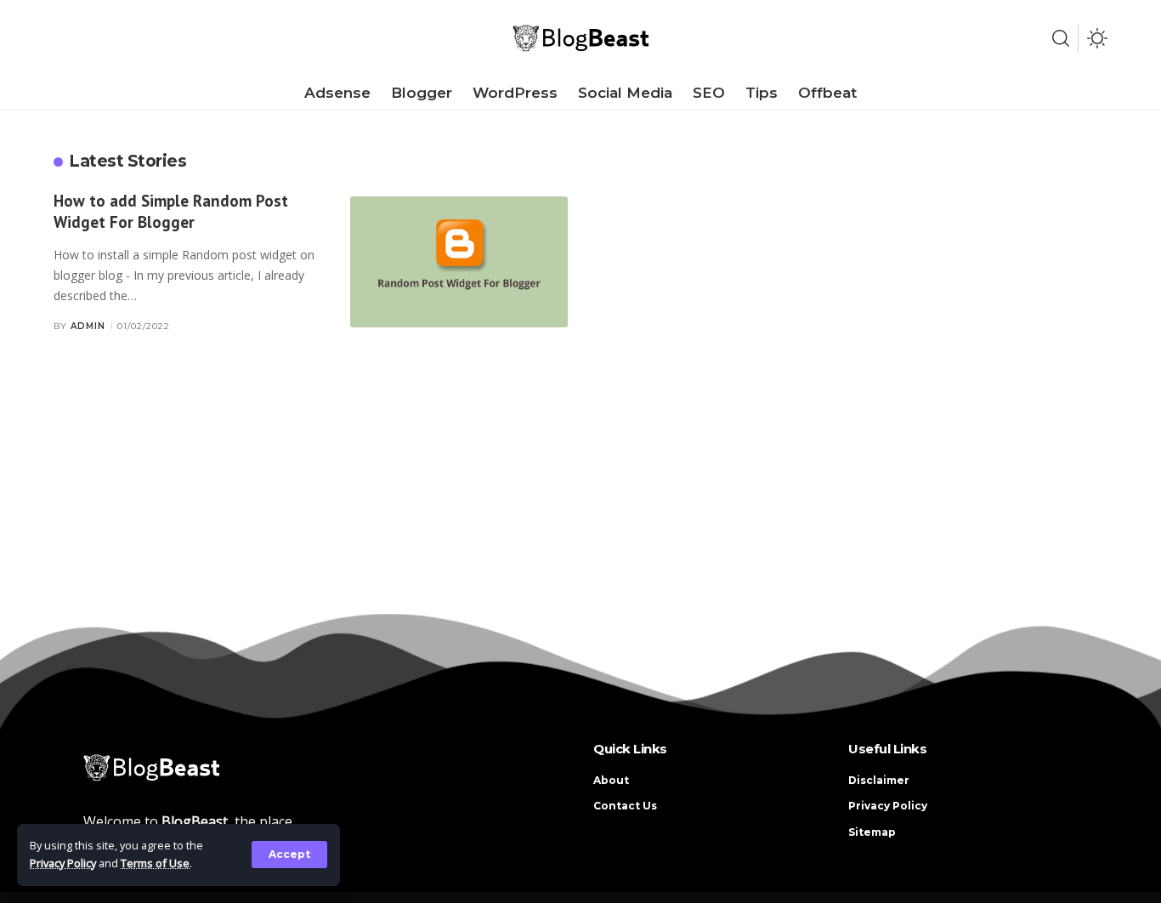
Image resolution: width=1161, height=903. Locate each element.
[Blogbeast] (580, 38)
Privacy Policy (63, 863)
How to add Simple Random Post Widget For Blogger (171, 211)
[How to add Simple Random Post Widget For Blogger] (459, 261)
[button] (289, 854)
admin (88, 326)
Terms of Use (155, 863)
